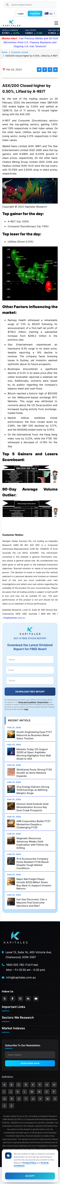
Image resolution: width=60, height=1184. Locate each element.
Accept (30, 1175)
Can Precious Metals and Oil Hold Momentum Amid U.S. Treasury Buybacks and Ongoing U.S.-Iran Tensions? (30, 42)
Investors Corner (19, 52)
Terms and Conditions (27, 702)
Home (4, 52)
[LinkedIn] (28, 998)
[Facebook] (12, 998)
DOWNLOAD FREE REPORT (30, 691)
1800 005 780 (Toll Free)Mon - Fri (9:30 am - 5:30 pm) (25, 967)
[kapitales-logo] (11, 23)
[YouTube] (36, 998)
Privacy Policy (42, 702)
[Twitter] (4, 998)
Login (21, 13)
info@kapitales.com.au (14, 618)
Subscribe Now (30, 1063)
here (26, 709)
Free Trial (35, 13)
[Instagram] (20, 998)
